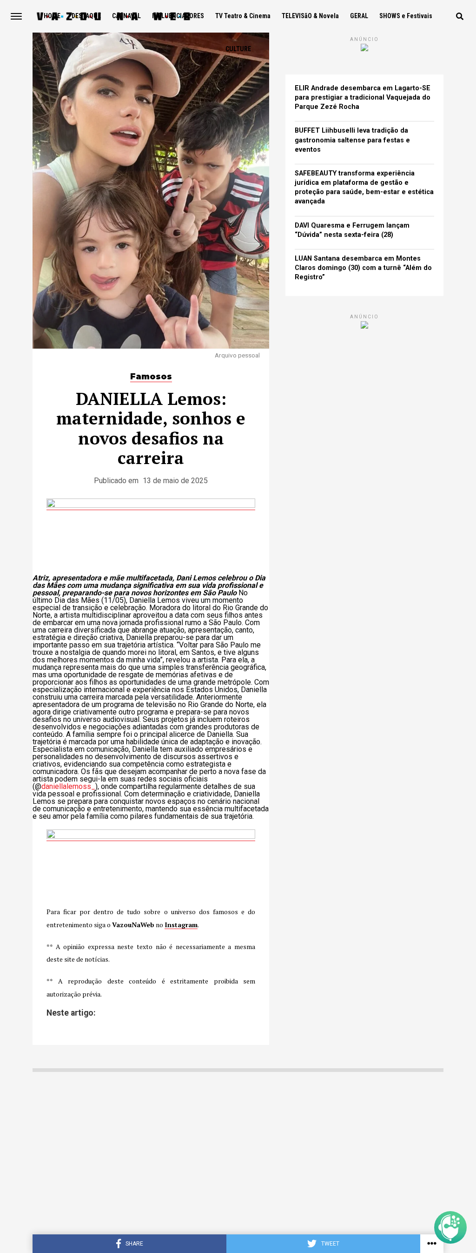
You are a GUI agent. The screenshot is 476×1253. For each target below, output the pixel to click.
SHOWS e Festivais (405, 16)
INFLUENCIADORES (178, 16)
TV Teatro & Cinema (243, 16)
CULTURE (238, 49)
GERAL (359, 16)
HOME (52, 16)
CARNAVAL (126, 16)
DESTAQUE (86, 16)
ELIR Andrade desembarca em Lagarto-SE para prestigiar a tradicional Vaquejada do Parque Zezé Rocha (362, 97)
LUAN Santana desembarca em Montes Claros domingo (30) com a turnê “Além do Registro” (363, 268)
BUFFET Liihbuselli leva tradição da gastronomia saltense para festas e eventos (352, 140)
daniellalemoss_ (68, 786)
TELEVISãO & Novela (310, 16)
